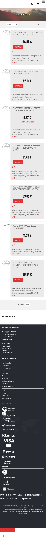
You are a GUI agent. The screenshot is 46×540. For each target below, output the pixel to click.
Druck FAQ (5, 393)
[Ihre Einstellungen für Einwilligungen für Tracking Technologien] (4, 536)
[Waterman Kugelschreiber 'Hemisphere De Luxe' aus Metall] (6, 145)
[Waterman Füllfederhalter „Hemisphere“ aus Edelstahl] (6, 71)
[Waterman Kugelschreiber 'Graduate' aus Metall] (6, 108)
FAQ (3, 390)
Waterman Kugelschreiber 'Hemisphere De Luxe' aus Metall (26, 147)
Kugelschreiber (6, 363)
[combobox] (23, 9)
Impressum (26, 498)
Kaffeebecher (6, 371)
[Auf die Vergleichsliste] (15, 51)
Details (18, 47)
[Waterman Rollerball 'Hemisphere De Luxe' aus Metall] (6, 263)
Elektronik (5, 373)
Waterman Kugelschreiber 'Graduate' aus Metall (26, 109)
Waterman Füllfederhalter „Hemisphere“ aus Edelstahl (27, 72)
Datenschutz (13, 498)
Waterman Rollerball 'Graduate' (24, 227)
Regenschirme (6, 368)
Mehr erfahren (32, 99)
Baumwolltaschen (7, 376)
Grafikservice (6, 396)
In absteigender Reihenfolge (19, 24)
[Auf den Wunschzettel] (13, 51)
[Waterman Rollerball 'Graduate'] (6, 225)
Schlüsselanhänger (8, 381)
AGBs (2, 498)
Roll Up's (5, 384)
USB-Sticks (5, 365)
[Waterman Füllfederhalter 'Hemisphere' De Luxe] (6, 32)
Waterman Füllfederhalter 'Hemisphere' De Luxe (27, 33)
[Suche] (44, 10)
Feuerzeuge (5, 378)
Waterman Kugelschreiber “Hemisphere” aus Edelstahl (27, 187)
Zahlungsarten (6, 398)
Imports (4, 401)
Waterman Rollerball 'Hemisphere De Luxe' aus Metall (25, 265)
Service (36, 24)
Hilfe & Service (7, 386)
